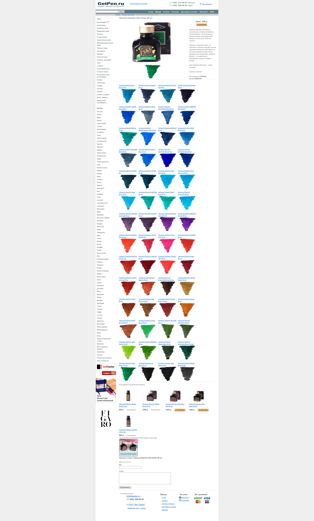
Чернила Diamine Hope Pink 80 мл (166, 236)
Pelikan (99, 241)
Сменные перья (102, 72)
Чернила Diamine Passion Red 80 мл (167, 257)
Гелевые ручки (102, 37)
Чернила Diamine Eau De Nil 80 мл (167, 86)
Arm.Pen (100, 111)
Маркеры (100, 54)
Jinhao (99, 182)
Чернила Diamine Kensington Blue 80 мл (166, 108)
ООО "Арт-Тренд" (136, 504)
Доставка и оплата (189, 11)
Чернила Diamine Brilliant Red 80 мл (128, 236)
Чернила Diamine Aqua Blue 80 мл (166, 172)
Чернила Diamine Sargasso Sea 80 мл (185, 150)
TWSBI (99, 312)
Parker (99, 238)
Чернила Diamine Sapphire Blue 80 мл (165, 150)
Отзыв (121, 471)
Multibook (100, 221)
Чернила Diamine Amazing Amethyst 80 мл (128, 214)
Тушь (98, 63)
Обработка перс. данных (136, 508)
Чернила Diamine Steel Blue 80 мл (166, 193)
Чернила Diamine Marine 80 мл (127, 129)
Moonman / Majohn (103, 218)
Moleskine (100, 215)
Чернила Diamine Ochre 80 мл (127, 300)
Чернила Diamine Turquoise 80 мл (184, 193)
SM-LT (99, 291)
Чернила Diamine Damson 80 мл (148, 214)
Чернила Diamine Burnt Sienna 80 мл (147, 279)
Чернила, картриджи (128, 14)
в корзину (201, 24)
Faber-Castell (101, 153)
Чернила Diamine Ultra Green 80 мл (127, 364)
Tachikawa (100, 303)
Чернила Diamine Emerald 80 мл (167, 321)
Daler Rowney (101, 138)
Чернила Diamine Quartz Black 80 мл (186, 364)
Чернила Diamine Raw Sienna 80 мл (146, 300)
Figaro (99, 159)
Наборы (100, 80)
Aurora (99, 114)
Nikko (99, 229)
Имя (120, 465)
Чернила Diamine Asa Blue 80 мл (126, 86)
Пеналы (100, 91)
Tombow (100, 309)
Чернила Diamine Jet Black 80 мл (146, 364)
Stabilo (99, 297)
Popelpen (100, 265)
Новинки (165, 510)
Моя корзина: (206, 4)
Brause (99, 120)
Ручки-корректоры (103, 69)
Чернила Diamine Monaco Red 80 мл (128, 257)
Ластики (100, 88)
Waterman (100, 321)
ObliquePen (101, 232)
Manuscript (100, 209)
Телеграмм (185, 500)
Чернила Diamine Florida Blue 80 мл (127, 108)
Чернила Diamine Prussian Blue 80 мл (128, 150)
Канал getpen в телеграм (138, 3)
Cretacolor (100, 132)
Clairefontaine (101, 129)
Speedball (100, 294)
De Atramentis (101, 141)
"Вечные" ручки (102, 48)
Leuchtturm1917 (102, 203)
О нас (150, 11)
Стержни (100, 66)
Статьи (166, 11)
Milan (99, 212)
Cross (99, 135)
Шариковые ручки (103, 31)
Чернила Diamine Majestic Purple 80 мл (187, 214)
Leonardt (100, 200)
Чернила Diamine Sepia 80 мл (186, 300)
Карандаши (101, 51)
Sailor (99, 280)
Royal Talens (101, 277)
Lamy (99, 197)
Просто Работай (102, 361)
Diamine (100, 144)
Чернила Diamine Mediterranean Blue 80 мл (147, 129)
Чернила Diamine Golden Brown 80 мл (186, 279)
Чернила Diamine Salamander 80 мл (164, 343)
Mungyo (99, 224)
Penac (99, 244)
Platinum (100, 262)
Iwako (99, 176)
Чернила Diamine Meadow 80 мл (148, 343)
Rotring (99, 274)
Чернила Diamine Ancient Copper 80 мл (128, 279)
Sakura (99, 283)
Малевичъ (100, 344)
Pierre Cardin (101, 253)
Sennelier (100, 288)
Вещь (99, 336)
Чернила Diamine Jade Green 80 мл (127, 343)
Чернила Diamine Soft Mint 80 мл (148, 193)
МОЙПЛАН (101, 352)
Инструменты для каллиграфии (103, 75)
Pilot (98, 256)
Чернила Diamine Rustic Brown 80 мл (166, 300)
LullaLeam (100, 206)
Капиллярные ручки (104, 40)
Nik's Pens (100, 226)
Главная (117, 14)
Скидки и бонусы (168, 503)
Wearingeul (101, 324)
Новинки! (204, 11)
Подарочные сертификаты (101, 101)
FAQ (212, 11)
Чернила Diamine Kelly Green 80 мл (197, 405)
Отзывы (175, 11)
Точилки (99, 86)
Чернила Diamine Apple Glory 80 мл (147, 321)
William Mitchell (102, 327)
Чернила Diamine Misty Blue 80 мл (186, 129)
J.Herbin (100, 179)
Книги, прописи (102, 97)
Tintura (99, 306)
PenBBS (100, 247)
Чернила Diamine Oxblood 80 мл (148, 257)
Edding (99, 150)
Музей (158, 11)
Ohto (98, 235)
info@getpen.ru (133, 496)
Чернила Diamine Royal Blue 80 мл (147, 150)
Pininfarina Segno (103, 259)
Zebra (99, 333)
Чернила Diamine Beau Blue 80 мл (127, 193)
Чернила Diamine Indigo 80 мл (147, 108)
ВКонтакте (185, 497)
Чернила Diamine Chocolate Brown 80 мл (166, 279)
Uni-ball (99, 315)
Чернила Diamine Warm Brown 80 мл (127, 321)
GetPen (99, 170)
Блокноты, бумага (103, 94)
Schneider (100, 285)
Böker (99, 117)
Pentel (99, 250)
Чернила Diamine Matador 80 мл (187, 236)
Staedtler (100, 300)
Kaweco (99, 185)
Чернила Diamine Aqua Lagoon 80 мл (186, 172)
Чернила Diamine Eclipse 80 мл (186, 86)
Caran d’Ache (101, 123)
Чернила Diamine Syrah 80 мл (186, 257)
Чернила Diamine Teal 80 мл (127, 172)
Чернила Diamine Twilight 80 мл (147, 172)
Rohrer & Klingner (103, 271)
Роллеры (100, 34)
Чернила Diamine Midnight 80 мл (167, 129)
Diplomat (100, 147)
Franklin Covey (102, 167)
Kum (98, 191)
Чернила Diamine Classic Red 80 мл (147, 236)
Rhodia (99, 268)
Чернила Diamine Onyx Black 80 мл (166, 364)
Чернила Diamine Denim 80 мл (147, 86)
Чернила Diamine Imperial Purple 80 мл (167, 214)
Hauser (99, 173)
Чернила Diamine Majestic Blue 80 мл (187, 108)
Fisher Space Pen (103, 162)
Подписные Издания (104, 358)
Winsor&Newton (102, 330)
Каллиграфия (101, 22)
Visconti (99, 318)
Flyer (98, 165)
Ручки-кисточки (102, 57)
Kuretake (100, 194)
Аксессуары (101, 83)
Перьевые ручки (102, 28)
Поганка (100, 355)
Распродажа (101, 25)
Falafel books (101, 156)
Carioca (99, 126)
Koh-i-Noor (100, 188)
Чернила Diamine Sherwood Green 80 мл (186, 343)
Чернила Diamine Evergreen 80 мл (184, 321)
